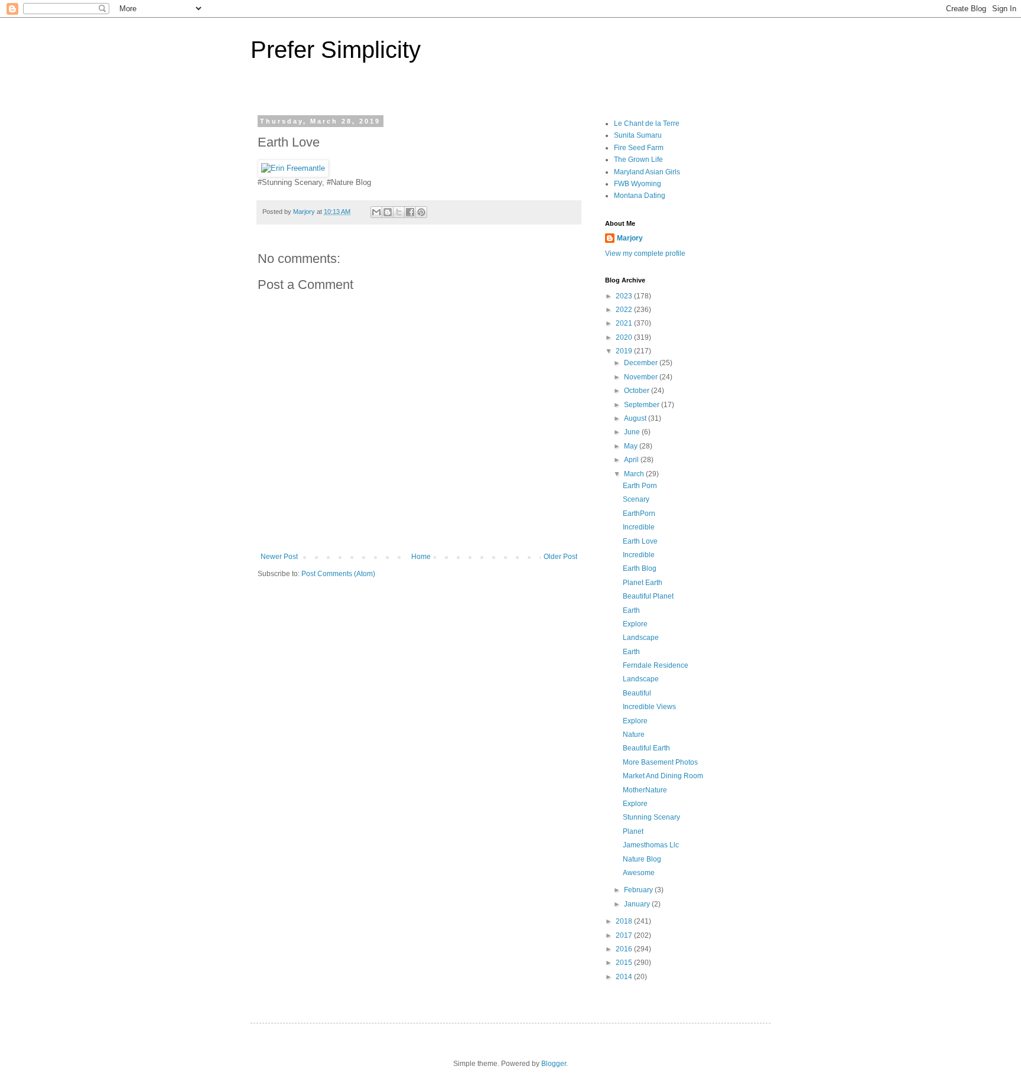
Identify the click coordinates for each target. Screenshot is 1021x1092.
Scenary (636, 499)
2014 (625, 977)
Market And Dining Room (663, 776)
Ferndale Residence (655, 665)
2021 (625, 323)
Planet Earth (642, 582)
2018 (625, 921)
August (636, 418)
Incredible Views (649, 707)
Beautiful (637, 693)
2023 (625, 296)
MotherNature (645, 790)
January (638, 904)
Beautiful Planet (648, 596)
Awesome (639, 873)
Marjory (630, 238)
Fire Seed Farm (639, 148)
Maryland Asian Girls (647, 172)
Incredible (639, 527)
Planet (633, 831)
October (637, 390)
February (639, 890)
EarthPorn (639, 513)
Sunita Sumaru (638, 135)
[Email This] (376, 212)
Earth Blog (639, 568)
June (633, 432)
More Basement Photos (660, 762)
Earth (631, 610)
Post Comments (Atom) (338, 574)
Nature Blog (642, 859)
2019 (625, 351)
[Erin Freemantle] (293, 168)
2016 (625, 949)
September (642, 405)
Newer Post (279, 556)
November (641, 377)
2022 (625, 310)
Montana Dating (639, 195)
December (641, 363)
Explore (635, 624)
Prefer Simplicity (336, 50)
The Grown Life (638, 159)
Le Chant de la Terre (646, 123)
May (631, 446)
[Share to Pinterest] (421, 212)
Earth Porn (640, 486)
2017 (625, 935)
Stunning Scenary (651, 817)
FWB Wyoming (637, 184)
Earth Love (640, 541)
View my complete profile (645, 253)
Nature (634, 734)
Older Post (560, 556)
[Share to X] (399, 212)
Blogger (553, 1064)
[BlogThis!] (388, 212)
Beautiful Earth (646, 748)
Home (421, 556)
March (635, 474)
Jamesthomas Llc (651, 845)
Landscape (641, 637)
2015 (625, 962)
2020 (625, 337)
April (632, 460)
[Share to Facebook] (410, 212)
